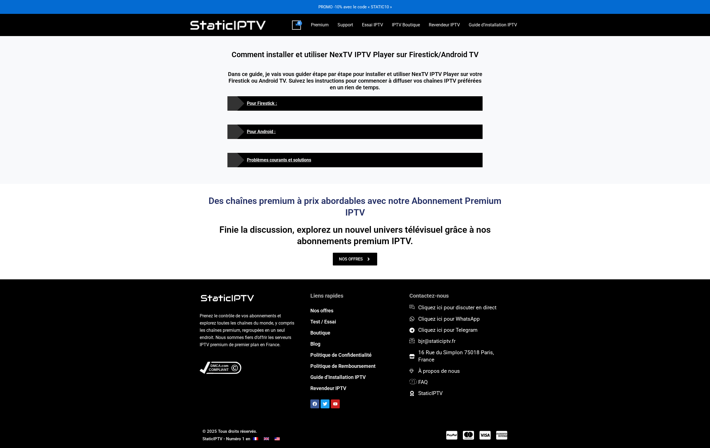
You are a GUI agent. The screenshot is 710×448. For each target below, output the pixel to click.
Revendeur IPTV (444, 24)
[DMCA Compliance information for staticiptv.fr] (247, 368)
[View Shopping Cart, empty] (296, 25)
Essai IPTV (372, 24)
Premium (320, 24)
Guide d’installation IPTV (493, 24)
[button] (355, 103)
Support (345, 24)
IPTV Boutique (406, 24)
